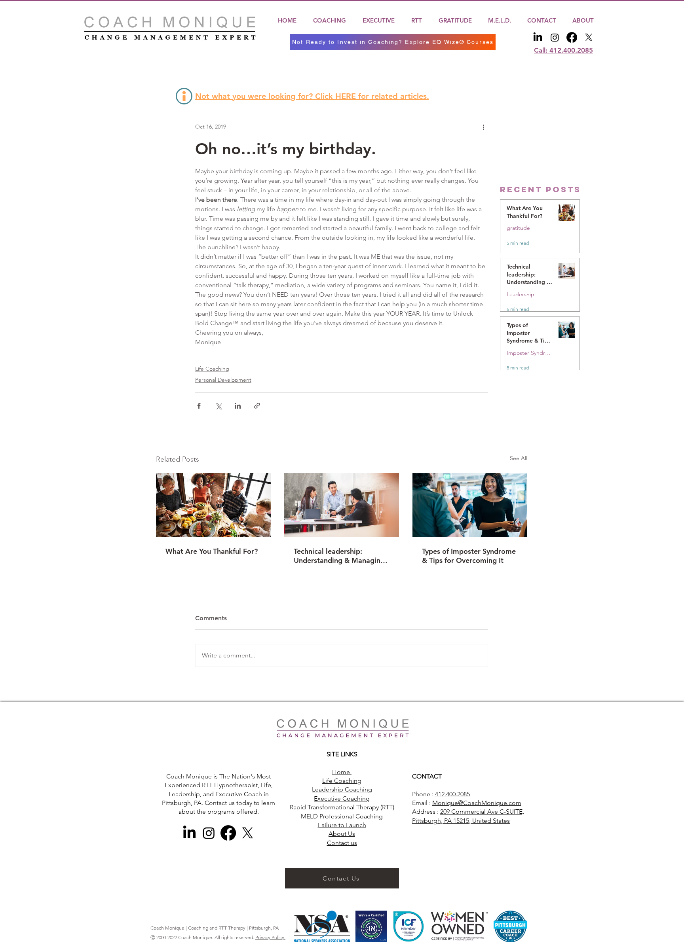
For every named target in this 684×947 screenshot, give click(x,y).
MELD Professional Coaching (342, 816)
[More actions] (483, 127)
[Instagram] (554, 37)
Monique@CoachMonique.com (476, 803)
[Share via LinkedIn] (237, 405)
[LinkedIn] (537, 37)
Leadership (520, 294)
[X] (588, 37)
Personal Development (223, 379)
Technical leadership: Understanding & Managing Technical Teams (339, 556)
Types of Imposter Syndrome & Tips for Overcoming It (469, 556)
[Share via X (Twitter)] (218, 405)
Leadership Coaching (342, 789)
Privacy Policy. (270, 937)
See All (518, 458)
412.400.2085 (452, 794)
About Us (342, 833)
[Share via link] (257, 405)
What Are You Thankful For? (211, 551)
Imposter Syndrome (529, 353)
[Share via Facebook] (199, 405)
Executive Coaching (342, 798)
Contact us (342, 843)
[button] (329, 20)
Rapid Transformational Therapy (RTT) (342, 807)
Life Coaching (212, 368)
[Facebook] (571, 37)
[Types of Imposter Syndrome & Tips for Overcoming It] (469, 505)
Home (342, 772)
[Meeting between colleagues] (341, 505)
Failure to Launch (342, 825)
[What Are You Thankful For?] (213, 505)
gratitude (518, 228)
